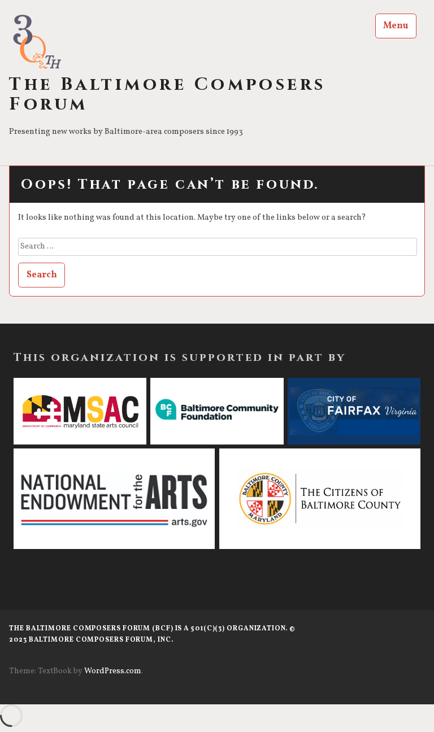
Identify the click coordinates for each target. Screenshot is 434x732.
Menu (395, 26)
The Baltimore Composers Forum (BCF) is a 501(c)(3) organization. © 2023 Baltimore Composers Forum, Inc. (152, 634)
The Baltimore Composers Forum (167, 95)
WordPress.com (112, 671)
